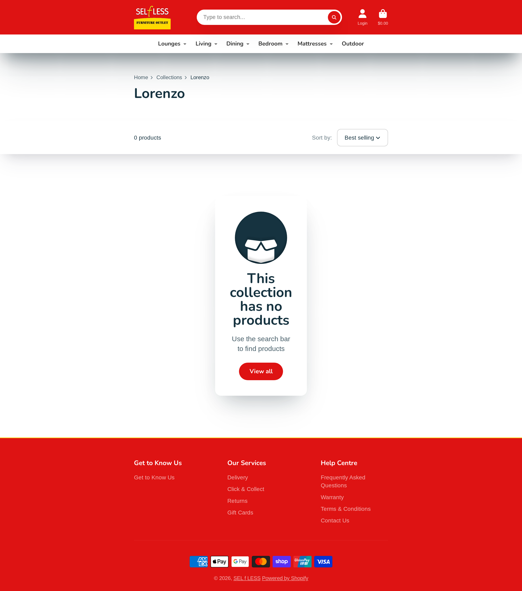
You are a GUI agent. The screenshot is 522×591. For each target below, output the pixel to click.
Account (362, 17)
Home (141, 77)
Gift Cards (240, 512)
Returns (237, 501)
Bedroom (270, 44)
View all (261, 371)
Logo (152, 17)
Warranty (332, 497)
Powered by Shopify (285, 578)
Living (203, 44)
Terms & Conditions (346, 509)
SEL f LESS (247, 578)
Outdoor (353, 44)
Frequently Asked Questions (343, 481)
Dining (234, 44)
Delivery (237, 477)
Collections (169, 77)
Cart (383, 17)
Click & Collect (245, 489)
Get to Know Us (154, 477)
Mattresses (312, 44)
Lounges (169, 44)
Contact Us (335, 520)
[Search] (334, 17)
